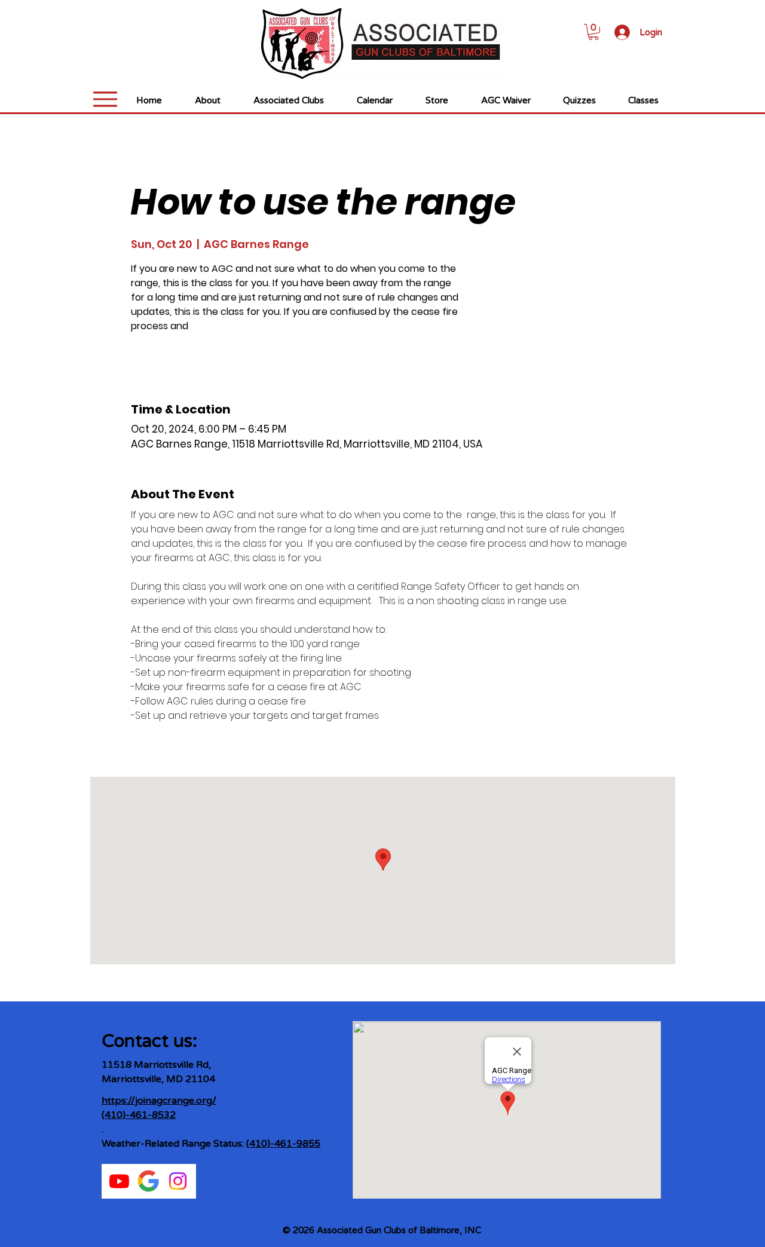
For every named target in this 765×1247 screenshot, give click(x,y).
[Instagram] (177, 1181)
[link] (593, 32)
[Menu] (105, 98)
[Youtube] (119, 1181)
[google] (148, 1181)
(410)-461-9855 (283, 1144)
